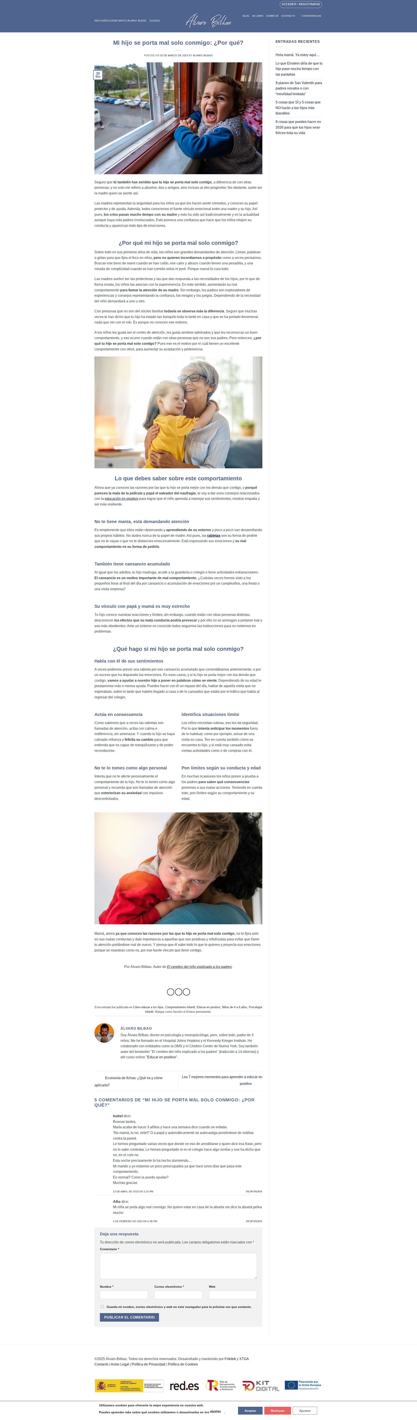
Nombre (106, 1286)
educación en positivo (121, 498)
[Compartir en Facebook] (170, 992)
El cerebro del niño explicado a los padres (199, 967)
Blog (246, 16)
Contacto (288, 16)
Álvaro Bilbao (203, 55)
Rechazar (278, 1410)
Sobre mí (272, 16)
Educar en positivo (208, 1007)
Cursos (154, 20)
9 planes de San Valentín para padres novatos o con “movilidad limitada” (299, 88)
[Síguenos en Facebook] (204, 4)
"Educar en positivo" (161, 1057)
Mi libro (257, 16)
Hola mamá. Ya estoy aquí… (297, 55)
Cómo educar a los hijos (148, 1007)
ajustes (215, 1411)
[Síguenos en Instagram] (208, 4)
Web (212, 1286)
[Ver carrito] (320, 25)
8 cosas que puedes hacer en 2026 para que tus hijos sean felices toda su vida (298, 127)
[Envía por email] (186, 992)
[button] (313, 25)
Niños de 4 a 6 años (234, 1007)
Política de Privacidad (148, 1364)
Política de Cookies (183, 1364)
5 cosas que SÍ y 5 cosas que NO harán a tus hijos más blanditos (298, 107)
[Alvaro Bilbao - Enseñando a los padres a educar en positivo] (208, 21)
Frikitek (230, 1359)
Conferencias (311, 16)
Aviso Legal (120, 1364)
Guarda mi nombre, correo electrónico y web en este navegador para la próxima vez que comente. (179, 1307)
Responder (254, 1191)
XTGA (244, 1359)
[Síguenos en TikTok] (212, 4)
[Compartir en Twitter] (178, 992)
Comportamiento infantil (180, 1007)
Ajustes (305, 1410)
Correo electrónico (169, 1286)
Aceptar (250, 1410)
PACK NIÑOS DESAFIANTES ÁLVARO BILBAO (120, 20)
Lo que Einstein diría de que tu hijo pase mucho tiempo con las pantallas (299, 68)
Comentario (109, 1249)
